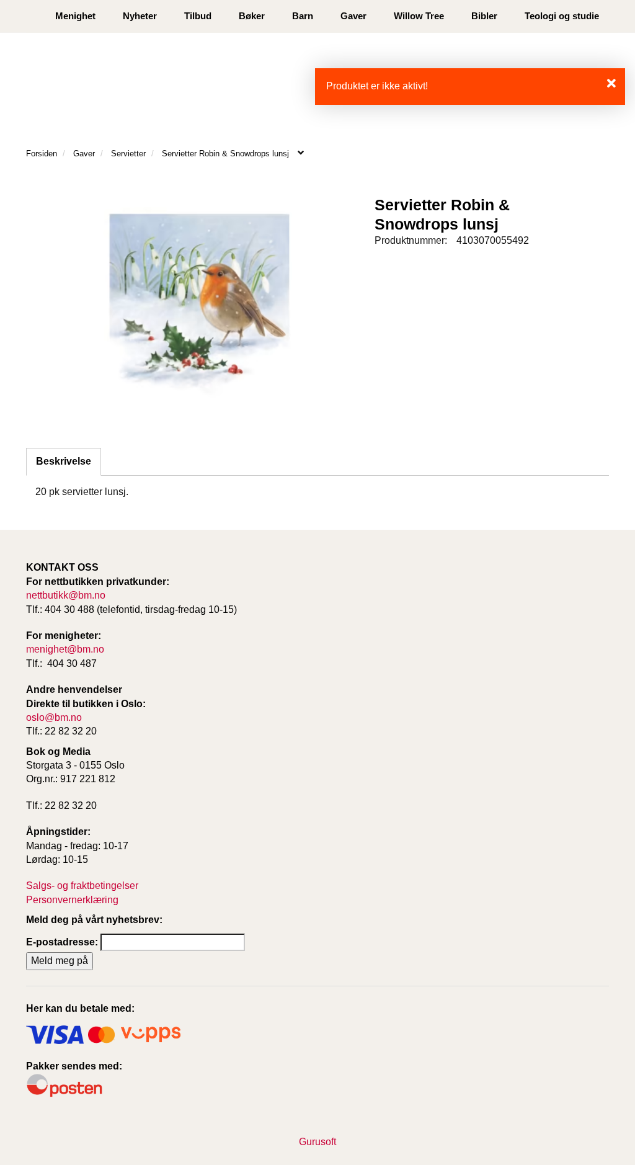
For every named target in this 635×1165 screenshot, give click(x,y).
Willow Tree (419, 16)
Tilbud (197, 16)
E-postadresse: (62, 942)
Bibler (484, 16)
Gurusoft (317, 1141)
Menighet (75, 16)
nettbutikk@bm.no (65, 595)
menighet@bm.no (65, 649)
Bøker (252, 16)
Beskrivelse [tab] (63, 461)
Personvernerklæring (72, 900)
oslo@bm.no (54, 717)
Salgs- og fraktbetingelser (82, 885)
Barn (302, 16)
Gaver (353, 16)
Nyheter (140, 16)
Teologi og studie (562, 16)
